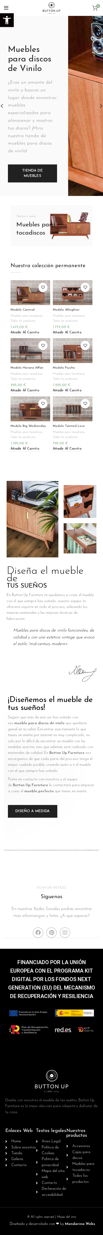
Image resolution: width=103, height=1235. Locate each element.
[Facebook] (38, 932)
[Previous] (5, 106)
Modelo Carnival (23, 309)
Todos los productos (23, 321)
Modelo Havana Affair (27, 367)
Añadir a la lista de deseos (43, 287)
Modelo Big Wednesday (28, 426)
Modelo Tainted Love (69, 426)
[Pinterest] (51, 932)
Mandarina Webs (80, 1224)
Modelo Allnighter (66, 309)
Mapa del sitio (66, 1217)
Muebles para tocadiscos (26, 315)
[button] (7, 20)
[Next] (97, 106)
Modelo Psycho (64, 367)
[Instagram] (65, 932)
